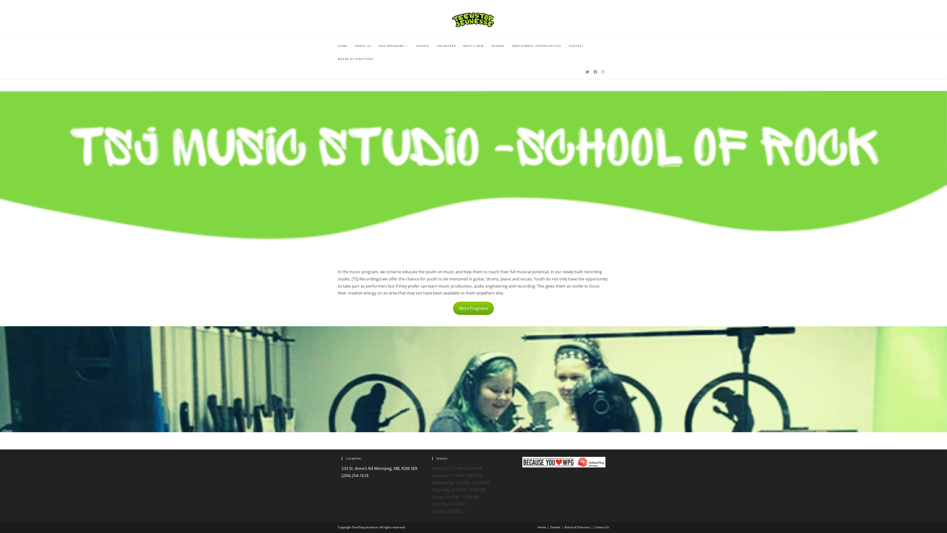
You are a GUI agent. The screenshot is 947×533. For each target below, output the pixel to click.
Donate (555, 527)
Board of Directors (577, 527)
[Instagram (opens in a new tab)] (603, 72)
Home (542, 527)
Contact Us (601, 527)
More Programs (473, 308)
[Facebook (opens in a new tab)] (595, 72)
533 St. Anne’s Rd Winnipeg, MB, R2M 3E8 (379, 468)
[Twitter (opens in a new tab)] (587, 72)
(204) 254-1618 (355, 475)
